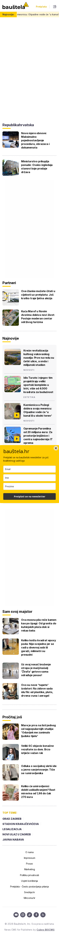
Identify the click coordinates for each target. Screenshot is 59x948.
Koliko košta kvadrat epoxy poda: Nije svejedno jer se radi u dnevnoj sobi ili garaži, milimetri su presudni (38, 647)
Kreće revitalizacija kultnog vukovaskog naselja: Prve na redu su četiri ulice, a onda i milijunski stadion (38, 357)
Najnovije (10, 338)
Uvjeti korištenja (29, 880)
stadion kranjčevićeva (20, 824)
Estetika (29, 397)
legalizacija (12, 829)
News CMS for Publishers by (29, 929)
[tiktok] (29, 914)
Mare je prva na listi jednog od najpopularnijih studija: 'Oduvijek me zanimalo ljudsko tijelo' (38, 731)
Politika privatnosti (29, 875)
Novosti (28, 370)
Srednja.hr (29, 892)
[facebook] (36, 914)
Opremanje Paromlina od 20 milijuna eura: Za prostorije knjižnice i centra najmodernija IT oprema (37, 435)
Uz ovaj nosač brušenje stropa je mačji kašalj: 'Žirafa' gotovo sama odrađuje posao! (36, 670)
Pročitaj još (12, 717)
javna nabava (13, 839)
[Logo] (15, 6)
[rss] (43, 914)
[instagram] (22, 914)
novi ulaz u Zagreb (16, 834)
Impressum (29, 858)
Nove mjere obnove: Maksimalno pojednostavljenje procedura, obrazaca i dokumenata (35, 140)
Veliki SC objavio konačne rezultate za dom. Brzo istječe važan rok (37, 749)
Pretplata (41, 6)
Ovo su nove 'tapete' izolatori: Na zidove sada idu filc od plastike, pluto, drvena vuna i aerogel (37, 690)
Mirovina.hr (29, 898)
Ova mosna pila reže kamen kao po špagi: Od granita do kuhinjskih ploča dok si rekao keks (38, 625)
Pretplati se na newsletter (29, 496)
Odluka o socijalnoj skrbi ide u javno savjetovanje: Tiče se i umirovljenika (38, 769)
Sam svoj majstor (17, 611)
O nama (29, 852)
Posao (29, 863)
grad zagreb (11, 818)
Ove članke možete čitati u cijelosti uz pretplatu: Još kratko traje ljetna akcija (38, 294)
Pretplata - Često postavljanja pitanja (29, 886)
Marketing (29, 869)
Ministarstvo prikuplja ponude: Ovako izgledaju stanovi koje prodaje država (37, 167)
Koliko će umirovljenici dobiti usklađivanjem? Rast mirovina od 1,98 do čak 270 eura (38, 792)
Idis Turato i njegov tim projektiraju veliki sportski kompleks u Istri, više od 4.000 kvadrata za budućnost (38, 385)
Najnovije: (8, 14)
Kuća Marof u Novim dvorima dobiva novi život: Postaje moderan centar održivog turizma (38, 317)
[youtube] (16, 914)
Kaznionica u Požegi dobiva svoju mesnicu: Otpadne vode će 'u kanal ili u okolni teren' (37, 410)
